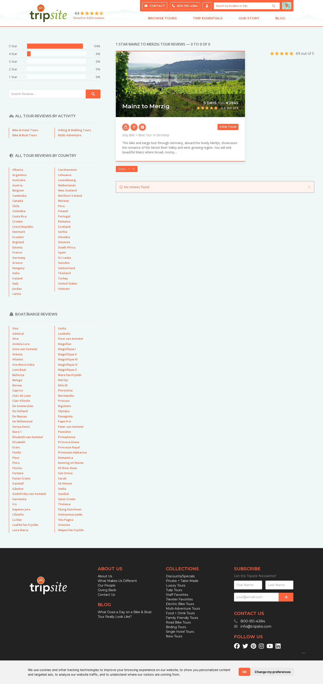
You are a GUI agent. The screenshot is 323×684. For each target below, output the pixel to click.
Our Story (249, 18)
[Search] (274, 5)
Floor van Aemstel (70, 339)
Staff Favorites (177, 595)
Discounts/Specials (180, 576)
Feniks (16, 452)
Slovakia (64, 237)
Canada (17, 201)
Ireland (17, 278)
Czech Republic (22, 227)
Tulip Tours (174, 590)
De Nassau (19, 416)
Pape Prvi (64, 421)
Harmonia (19, 499)
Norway (63, 201)
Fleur (16, 458)
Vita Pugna (65, 520)
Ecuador (18, 237)
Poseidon (64, 432)
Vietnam (64, 289)
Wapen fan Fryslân (71, 530)
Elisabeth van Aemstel (27, 437)
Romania (64, 221)
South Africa (66, 247)
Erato (16, 447)
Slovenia (64, 242)
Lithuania (64, 175)
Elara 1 (17, 432)
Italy (15, 283)
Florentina (65, 390)
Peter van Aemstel (70, 427)
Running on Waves (70, 463)
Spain (62, 252)
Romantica (65, 458)
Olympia (64, 411)
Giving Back (107, 590)
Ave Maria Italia (23, 365)
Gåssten (18, 489)
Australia (18, 180)
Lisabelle (64, 334)
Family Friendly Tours (182, 618)
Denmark (18, 232)
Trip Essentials (208, 18)
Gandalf (18, 483)
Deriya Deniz (21, 427)
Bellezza (18, 375)
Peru (61, 206)
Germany (18, 258)
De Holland (20, 411)
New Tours (174, 636)
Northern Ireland (70, 196)
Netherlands (67, 185)
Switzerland (66, 268)
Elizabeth (18, 442)
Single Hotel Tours (180, 632)
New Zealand (67, 190)
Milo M (62, 385)
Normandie (66, 396)
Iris (14, 504)
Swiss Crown (66, 499)
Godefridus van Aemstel (29, 494)
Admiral (18, 334)
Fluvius (17, 468)
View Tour (228, 126)
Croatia (17, 221)
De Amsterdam (22, 406)
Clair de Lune (21, 396)
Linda (62, 328)
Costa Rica (19, 216)
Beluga (17, 380)
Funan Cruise (21, 478)
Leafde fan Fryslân (25, 525)
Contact (157, 5)
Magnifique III (68, 359)
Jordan (17, 289)
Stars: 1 (125, 169)
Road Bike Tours (178, 622)
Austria (17, 185)
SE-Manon (65, 483)
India (16, 273)
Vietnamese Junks (70, 514)
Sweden (63, 263)
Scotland (64, 227)
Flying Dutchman (70, 509)
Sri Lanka (64, 258)
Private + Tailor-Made (182, 581)
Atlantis (17, 359)
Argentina (19, 175)
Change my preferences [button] (273, 672)
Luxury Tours (175, 585)
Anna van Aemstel (24, 349)
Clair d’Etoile (21, 401)
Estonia (17, 247)
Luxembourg (67, 180)
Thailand (64, 273)
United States (67, 283)
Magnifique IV (68, 365)
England (18, 242)
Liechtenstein (67, 170)
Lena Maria (20, 530)
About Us (105, 576)
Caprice (17, 390)
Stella (62, 489)
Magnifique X (67, 370)
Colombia (18, 211)
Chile (15, 206)
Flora (16, 463)
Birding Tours (176, 627)
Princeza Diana (68, 442)
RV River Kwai (67, 468)
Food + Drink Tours (180, 613)
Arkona (17, 354)
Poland (63, 211)
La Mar (17, 520)
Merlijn (63, 380)
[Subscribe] (286, 597)
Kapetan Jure (21, 509)
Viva (15, 328)
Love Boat (19, 370)
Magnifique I (67, 349)
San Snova (65, 473)
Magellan (64, 344)
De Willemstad (22, 421)
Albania (17, 170)
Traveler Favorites (179, 599)
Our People (106, 585)
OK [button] (244, 672)
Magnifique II (67, 354)
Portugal (64, 216)
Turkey (63, 278)
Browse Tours (162, 18)
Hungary (18, 268)
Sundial (63, 494)
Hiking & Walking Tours (74, 130)
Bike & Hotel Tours (25, 130)
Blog (280, 18)
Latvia (16, 294)
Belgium (18, 190)
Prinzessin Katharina (72, 452)
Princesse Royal (69, 447)
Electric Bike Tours (180, 604)
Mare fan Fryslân (70, 375)
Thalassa (64, 504)
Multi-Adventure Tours (183, 609)
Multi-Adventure (69, 135)
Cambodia (19, 196)
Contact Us (106, 595)
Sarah (62, 478)
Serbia (62, 232)
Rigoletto (64, 406)
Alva (15, 339)
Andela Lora (20, 344)
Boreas (17, 385)
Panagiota (65, 416)
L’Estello (18, 514)
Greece (17, 263)
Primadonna (66, 437)
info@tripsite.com (256, 626)
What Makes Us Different (117, 581)
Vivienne (64, 525)
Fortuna (17, 473)
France (17, 252)
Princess (64, 401)
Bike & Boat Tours (24, 135)
